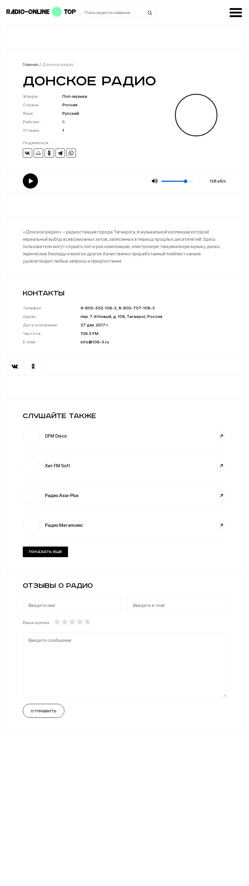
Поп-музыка (74, 96)
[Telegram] (60, 153)
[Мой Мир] (38, 153)
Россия (69, 104)
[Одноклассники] (49, 153)
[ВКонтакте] (27, 153)
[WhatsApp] (71, 153)
